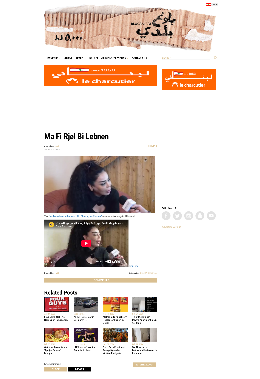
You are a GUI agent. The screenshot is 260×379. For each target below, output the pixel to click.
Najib (57, 146)
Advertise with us (171, 226)
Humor (91, 5)
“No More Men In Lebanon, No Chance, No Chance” (75, 216)
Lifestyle (77, 5)
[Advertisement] (100, 108)
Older (55, 369)
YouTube (134, 266)
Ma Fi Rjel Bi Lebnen (76, 136)
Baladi (112, 5)
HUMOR (143, 273)
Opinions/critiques (129, 5)
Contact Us (151, 5)
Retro (100, 5)
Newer (79, 369)
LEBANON (152, 273)
